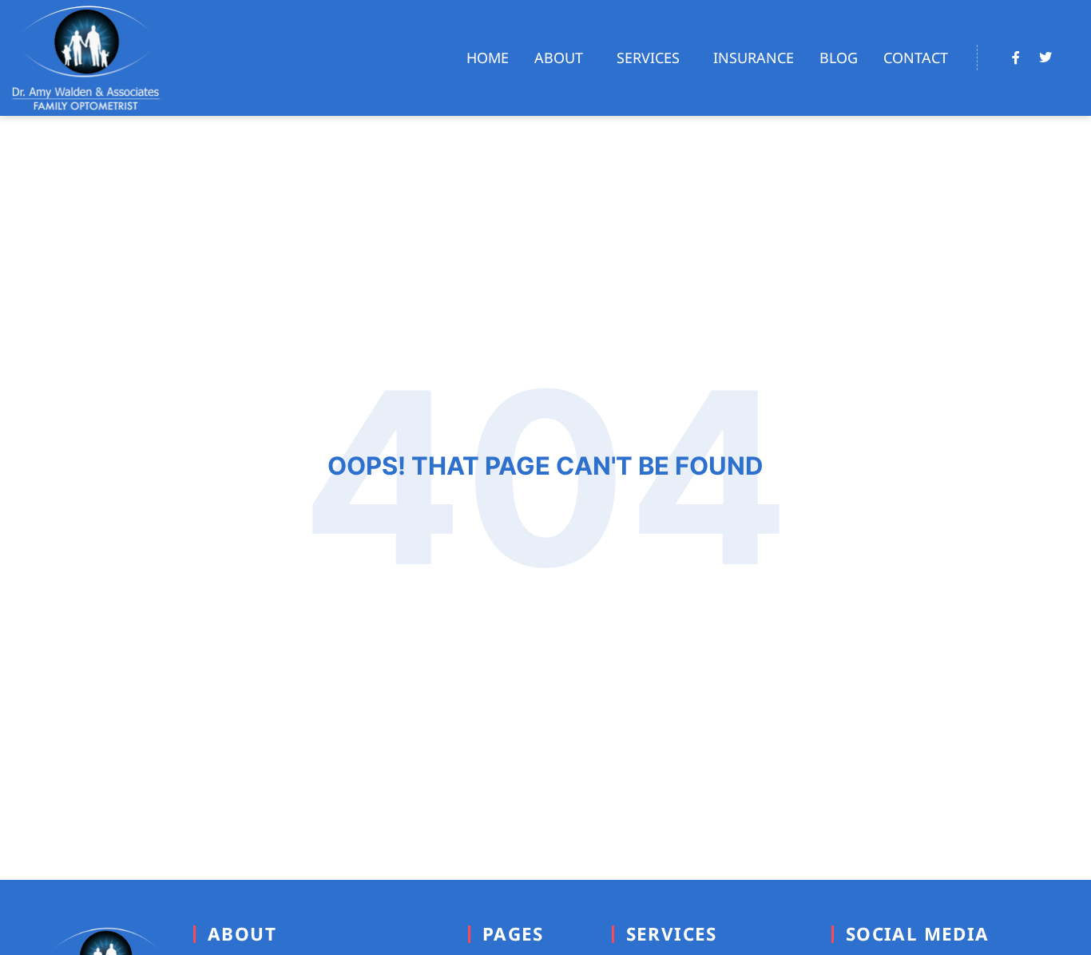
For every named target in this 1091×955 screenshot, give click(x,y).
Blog (838, 57)
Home (487, 57)
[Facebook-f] (1016, 57)
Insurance (753, 57)
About (558, 57)
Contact (915, 57)
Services (648, 57)
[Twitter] (1045, 57)
